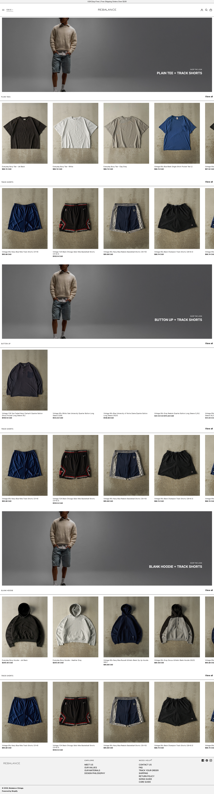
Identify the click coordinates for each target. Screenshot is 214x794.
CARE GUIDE (145, 782)
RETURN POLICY (146, 776)
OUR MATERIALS (92, 770)
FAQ (141, 767)
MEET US (88, 764)
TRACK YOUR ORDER (149, 770)
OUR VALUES (90, 767)
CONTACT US (145, 764)
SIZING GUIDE (145, 779)
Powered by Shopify (10, 791)
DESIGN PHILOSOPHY (94, 773)
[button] (206, 10)
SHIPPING (143, 773)
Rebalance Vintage (16, 788)
